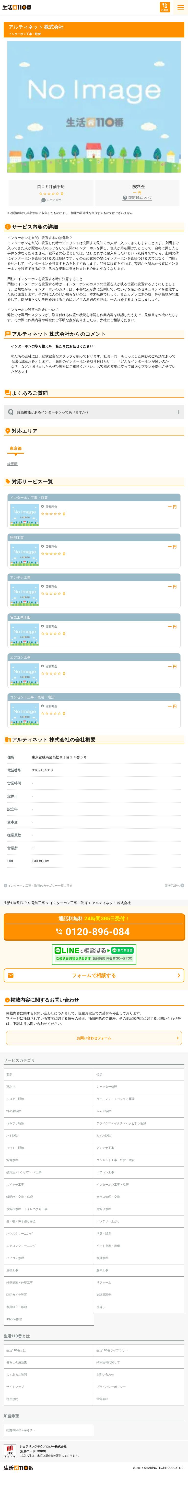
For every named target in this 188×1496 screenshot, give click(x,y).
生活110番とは (16, 1350)
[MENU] (180, 7)
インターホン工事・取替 (68, 903)
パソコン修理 (15, 1258)
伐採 (99, 1074)
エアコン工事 (105, 1172)
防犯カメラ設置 (16, 1294)
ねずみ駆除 (103, 1135)
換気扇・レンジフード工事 (24, 1172)
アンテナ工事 (105, 1148)
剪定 (9, 1074)
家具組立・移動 (16, 1307)
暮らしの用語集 (16, 1362)
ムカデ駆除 (103, 1111)
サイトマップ (15, 1387)
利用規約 (12, 1399)
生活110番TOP (15, 903)
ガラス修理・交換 (108, 1197)
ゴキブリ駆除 (15, 1123)
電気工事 (38, 903)
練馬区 (12, 464)
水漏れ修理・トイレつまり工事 (26, 1209)
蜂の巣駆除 (13, 1111)
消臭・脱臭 (103, 1233)
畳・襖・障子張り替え (21, 1221)
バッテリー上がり (108, 1221)
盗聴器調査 (103, 1294)
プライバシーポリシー (111, 1387)
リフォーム (103, 1282)
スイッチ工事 (15, 1184)
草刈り (10, 1086)
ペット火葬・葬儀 (108, 1246)
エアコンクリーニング (21, 1246)
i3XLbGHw (40, 861)
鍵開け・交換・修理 (19, 1197)
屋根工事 (12, 1270)
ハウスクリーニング (19, 1233)
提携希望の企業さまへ (21, 1430)
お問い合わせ (105, 1374)
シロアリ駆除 (15, 1099)
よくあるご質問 (16, 1374)
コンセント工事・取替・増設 (115, 1160)
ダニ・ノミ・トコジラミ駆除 (115, 1099)
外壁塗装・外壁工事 (19, 1282)
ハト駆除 (12, 1135)
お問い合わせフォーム (94, 1038)
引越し (100, 1307)
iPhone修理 (14, 1319)
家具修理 (102, 1258)
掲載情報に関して (108, 1362)
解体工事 (102, 1270)
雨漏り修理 (103, 1209)
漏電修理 (12, 1160)
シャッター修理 (106, 1086)
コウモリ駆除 (15, 1148)
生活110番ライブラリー (112, 1350)
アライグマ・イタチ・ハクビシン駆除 (121, 1123)
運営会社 (102, 1399)
